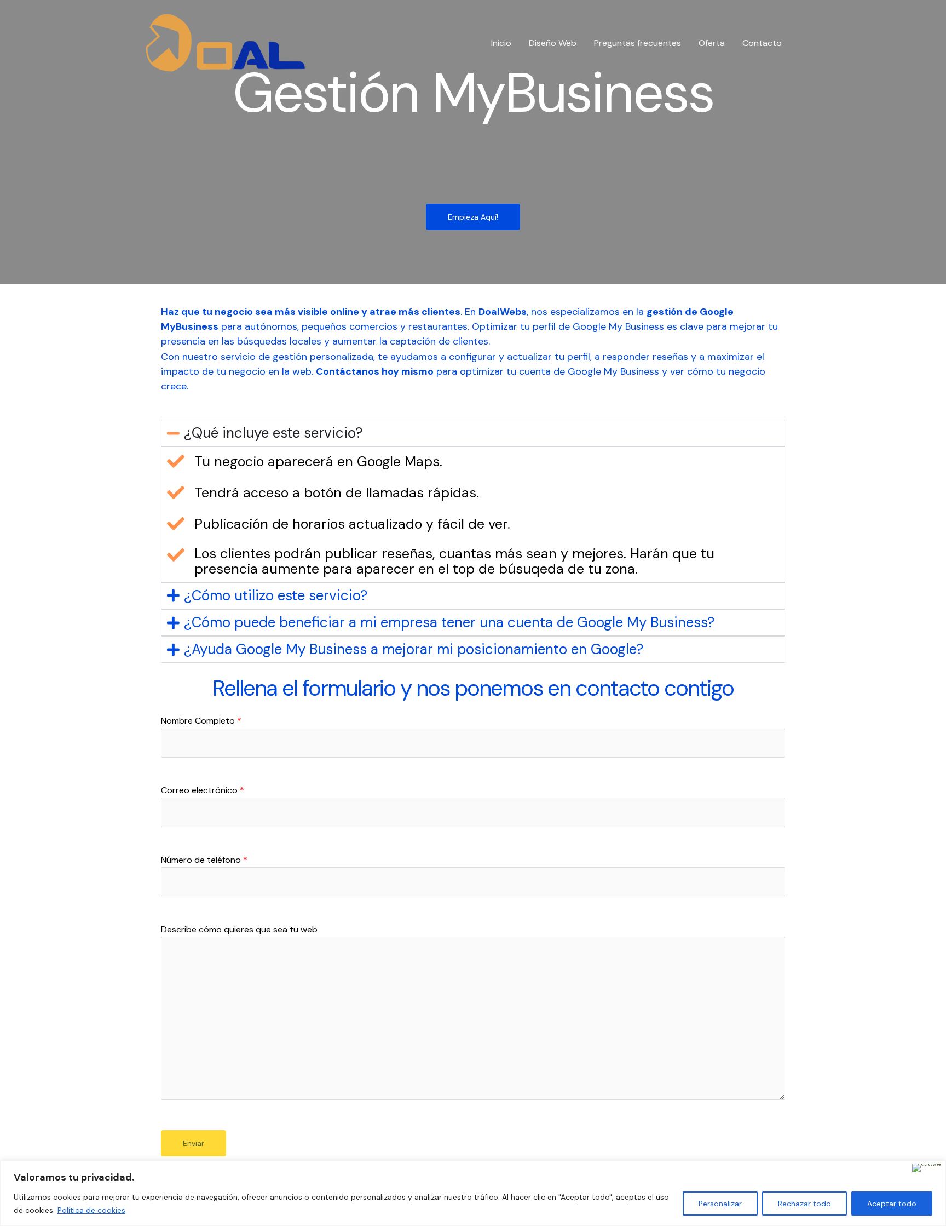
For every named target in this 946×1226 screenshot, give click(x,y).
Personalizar (720, 1203)
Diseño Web (552, 43)
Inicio (501, 43)
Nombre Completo (201, 720)
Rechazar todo (804, 1203)
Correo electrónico (202, 790)
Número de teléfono (204, 860)
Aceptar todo (891, 1203)
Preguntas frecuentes (637, 43)
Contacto (762, 43)
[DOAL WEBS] (225, 42)
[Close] (926, 1168)
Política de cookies (91, 1210)
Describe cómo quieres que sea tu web (239, 929)
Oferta (712, 43)
